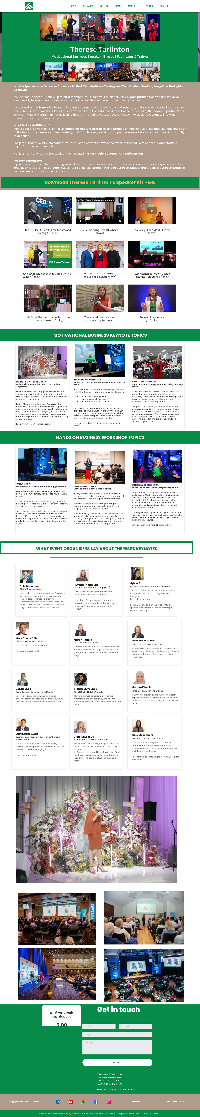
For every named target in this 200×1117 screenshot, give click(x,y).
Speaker (88, 6)
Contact (166, 6)
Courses (133, 6)
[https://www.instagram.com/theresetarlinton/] (109, 1102)
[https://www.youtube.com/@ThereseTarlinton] (71, 1102)
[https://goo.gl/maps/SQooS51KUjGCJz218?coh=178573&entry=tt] (83, 1102)
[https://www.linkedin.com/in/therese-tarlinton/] (58, 1102)
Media (149, 6)
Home (73, 6)
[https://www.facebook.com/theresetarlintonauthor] (96, 1102)
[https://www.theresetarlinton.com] (29, 5)
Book (118, 6)
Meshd (104, 6)
